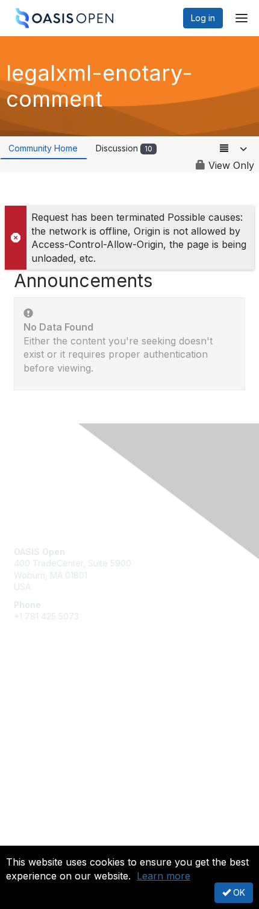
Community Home (43, 148)
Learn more (163, 876)
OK (238, 892)
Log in (203, 18)
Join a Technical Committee (68, 731)
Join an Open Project (56, 714)
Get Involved (39, 696)
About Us (32, 840)
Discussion (124, 148)
